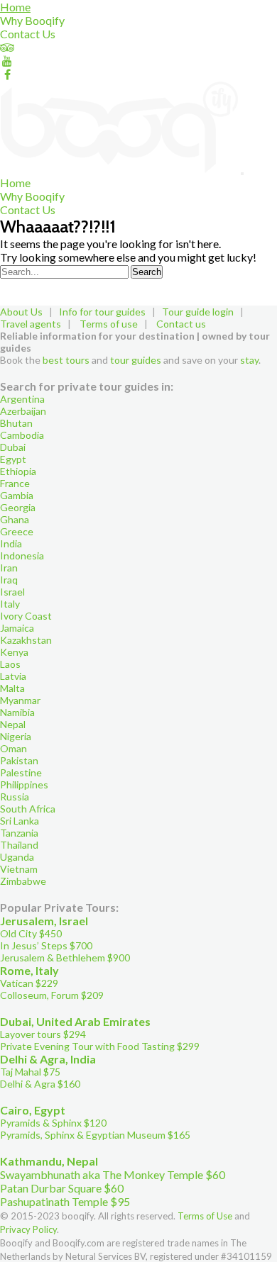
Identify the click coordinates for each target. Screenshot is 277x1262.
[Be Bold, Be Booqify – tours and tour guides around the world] (120, 169)
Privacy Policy (28, 1229)
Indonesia (22, 555)
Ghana (14, 519)
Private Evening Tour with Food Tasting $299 (100, 1046)
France (15, 483)
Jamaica (17, 628)
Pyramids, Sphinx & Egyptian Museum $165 (95, 1135)
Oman (13, 748)
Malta (12, 688)
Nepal (13, 724)
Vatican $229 (29, 983)
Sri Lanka (19, 821)
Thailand (19, 845)
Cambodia (22, 435)
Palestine (21, 772)
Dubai (13, 447)
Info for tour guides (102, 312)
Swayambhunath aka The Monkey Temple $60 (112, 1174)
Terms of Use (205, 1216)
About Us (21, 312)
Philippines (24, 784)
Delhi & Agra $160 (40, 1084)
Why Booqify (32, 20)
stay (249, 360)
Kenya (14, 652)
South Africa (27, 809)
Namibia (17, 712)
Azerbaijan (23, 411)
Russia (14, 797)
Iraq (9, 580)
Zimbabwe (23, 881)
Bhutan (16, 423)
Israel (12, 592)
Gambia (16, 495)
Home (15, 6)
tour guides (135, 360)
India (11, 543)
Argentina (22, 399)
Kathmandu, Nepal (49, 1161)
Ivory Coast (26, 616)
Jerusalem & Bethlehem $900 (65, 957)
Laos (10, 664)
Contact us (181, 324)
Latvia (13, 676)
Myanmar (20, 700)
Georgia (18, 507)
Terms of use (109, 324)
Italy (10, 604)
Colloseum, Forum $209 (52, 995)
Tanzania (19, 833)
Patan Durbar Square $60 (62, 1188)
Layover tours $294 (43, 1034)
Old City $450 (31, 933)
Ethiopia (18, 471)
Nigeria (15, 736)
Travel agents (30, 324)
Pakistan (19, 760)
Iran (9, 568)
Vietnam (19, 869)
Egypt (13, 459)
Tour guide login (198, 312)
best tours (66, 360)
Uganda (17, 857)
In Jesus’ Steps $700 (46, 945)
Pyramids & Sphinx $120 (53, 1123)
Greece (16, 531)
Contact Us (27, 33)
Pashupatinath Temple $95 (65, 1201)
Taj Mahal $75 (30, 1072)
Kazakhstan (26, 640)
